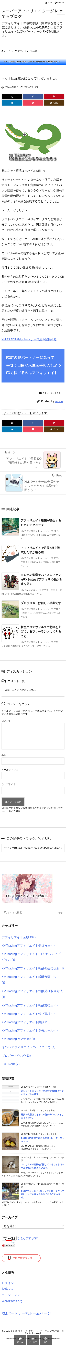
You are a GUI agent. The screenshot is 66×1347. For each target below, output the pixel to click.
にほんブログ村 (27, 1238)
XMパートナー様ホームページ (26, 1313)
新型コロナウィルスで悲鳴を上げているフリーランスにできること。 (41, 631)
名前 (4, 754)
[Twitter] (12, 96)
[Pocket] (33, 103)
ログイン (8, 1283)
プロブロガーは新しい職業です (41, 603)
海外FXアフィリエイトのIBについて (28, 1047)
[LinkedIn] (12, 103)
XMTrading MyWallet (18, 1039)
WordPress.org (12, 1301)
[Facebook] (33, 96)
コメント (6, 720)
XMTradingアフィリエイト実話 (26, 1022)
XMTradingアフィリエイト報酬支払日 (30, 1005)
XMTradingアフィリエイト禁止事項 (28, 1013)
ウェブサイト (9, 784)
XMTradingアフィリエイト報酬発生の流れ (33, 968)
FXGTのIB (11, 1064)
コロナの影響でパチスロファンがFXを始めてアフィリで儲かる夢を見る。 (41, 579)
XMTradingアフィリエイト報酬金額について (32, 979)
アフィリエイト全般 (27, 51)
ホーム (7, 51)
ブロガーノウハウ (16, 1055)
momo (59, 401)
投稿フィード (11, 1289)
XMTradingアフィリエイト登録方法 (28, 945)
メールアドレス (10, 769)
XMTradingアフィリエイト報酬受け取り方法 (32, 994)
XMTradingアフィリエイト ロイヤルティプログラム (32, 957)
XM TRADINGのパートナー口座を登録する (29, 339)
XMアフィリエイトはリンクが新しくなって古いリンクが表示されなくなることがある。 (42, 1194)
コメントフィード (14, 1295)
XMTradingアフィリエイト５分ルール (30, 1030)
